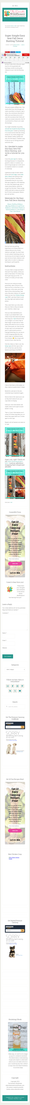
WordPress (16, 1098)
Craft (11, 502)
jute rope (13, 159)
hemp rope (8, 346)
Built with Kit (15, 573)
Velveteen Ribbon (18, 208)
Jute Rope (20, 210)
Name (4, 633)
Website (4, 648)
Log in (20, 1098)
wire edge (14, 174)
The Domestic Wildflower (15, 13)
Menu (16, 6)
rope (14, 318)
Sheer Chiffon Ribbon (15, 204)
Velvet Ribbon (11, 210)
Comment (5, 613)
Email (4, 640)
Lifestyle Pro (16, 1097)
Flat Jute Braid (15, 211)
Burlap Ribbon (11, 206)
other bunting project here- (14, 462)
